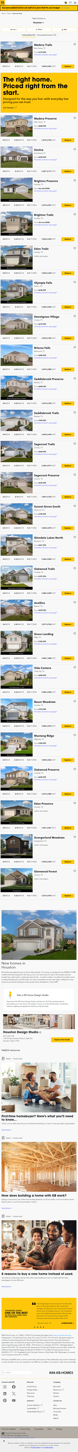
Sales (55, 1405)
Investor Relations (33, 1405)
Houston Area (17, 13)
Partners (56, 1393)
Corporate (57, 1412)
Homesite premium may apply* (45, 55)
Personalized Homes (46, 35)
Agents (55, 1418)
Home (3, 13)
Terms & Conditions (9, 1429)
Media (55, 1415)
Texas (9, 13)
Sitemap (59, 1429)
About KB (56, 1387)
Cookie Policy (48, 1447)
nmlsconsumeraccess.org (61, 1335)
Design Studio (32, 1390)
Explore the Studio (62, 1040)
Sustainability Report (34, 1412)
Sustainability (32, 1408)
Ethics (50, 1429)
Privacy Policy (35, 1447)
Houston (37, 23)
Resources (31, 1393)
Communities (28, 35)
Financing (30, 1396)
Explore (68, 66)
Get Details (8, 108)
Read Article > (7, 1130)
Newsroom (57, 1390)
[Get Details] (39, 8)
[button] (14, 29)
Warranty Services (59, 1408)
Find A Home (32, 1387)
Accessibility (38, 1429)
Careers (56, 1396)
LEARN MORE (67, 1324)
